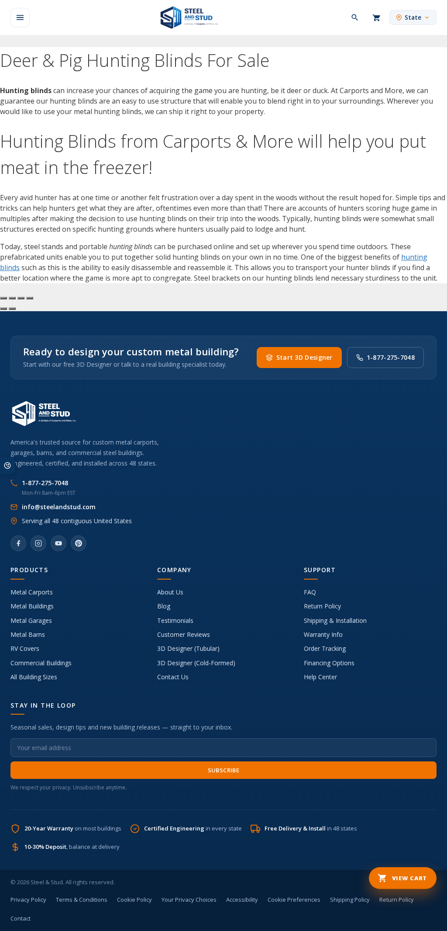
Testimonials (175, 620)
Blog (163, 606)
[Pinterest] (78, 543)
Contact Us (173, 677)
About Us (170, 592)
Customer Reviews (183, 634)
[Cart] (377, 17)
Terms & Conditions (81, 899)
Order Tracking (325, 648)
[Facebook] (18, 543)
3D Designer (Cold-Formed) (196, 663)
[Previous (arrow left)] (3, 308)
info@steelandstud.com (59, 507)
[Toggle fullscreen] (12, 298)
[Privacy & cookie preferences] (7, 465)
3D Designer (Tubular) (188, 648)
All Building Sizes (33, 677)
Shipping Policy (350, 899)
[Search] (355, 17)
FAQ (310, 592)
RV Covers (24, 648)
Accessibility (242, 899)
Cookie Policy (134, 899)
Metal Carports (31, 592)
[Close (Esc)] (29, 298)
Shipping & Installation (335, 620)
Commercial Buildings (41, 663)
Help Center (320, 677)
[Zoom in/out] (3, 298)
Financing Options (329, 663)
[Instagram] (38, 543)
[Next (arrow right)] (12, 308)
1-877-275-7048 (391, 357)
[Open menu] (20, 17)
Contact (20, 918)
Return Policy (322, 606)
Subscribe (224, 770)
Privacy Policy (28, 899)
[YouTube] (58, 543)
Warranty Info (323, 634)
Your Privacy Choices (189, 899)
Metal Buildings (32, 606)
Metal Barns (27, 634)
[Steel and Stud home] (187, 17)
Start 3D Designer (304, 357)
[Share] (20, 298)
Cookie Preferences (294, 899)
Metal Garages (31, 620)
